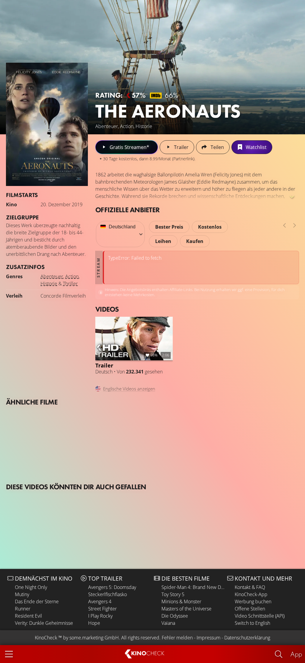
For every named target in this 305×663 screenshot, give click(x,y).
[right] (294, 225)
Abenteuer (52, 276)
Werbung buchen (253, 601)
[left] (284, 225)
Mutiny (22, 594)
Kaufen (194, 241)
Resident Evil (28, 616)
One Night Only (31, 587)
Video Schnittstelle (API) (259, 616)
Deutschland (122, 226)
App (296, 654)
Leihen (163, 241)
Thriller (70, 283)
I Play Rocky (100, 616)
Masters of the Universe (186, 609)
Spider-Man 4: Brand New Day (192, 587)
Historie (49, 283)
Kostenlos (210, 227)
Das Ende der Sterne (37, 601)
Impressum (208, 637)
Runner (22, 609)
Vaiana (168, 623)
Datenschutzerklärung (247, 637)
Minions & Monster (181, 601)
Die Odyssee (174, 616)
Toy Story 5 (172, 594)
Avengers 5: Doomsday (112, 587)
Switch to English (252, 623)
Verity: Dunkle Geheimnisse (44, 623)
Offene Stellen (250, 609)
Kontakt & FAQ (250, 587)
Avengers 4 (99, 601)
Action (72, 276)
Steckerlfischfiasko (107, 594)
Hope (94, 623)
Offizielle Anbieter (127, 209)
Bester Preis (169, 227)
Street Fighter (102, 609)
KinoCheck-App (251, 594)
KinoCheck (46, 637)
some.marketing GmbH (94, 637)
